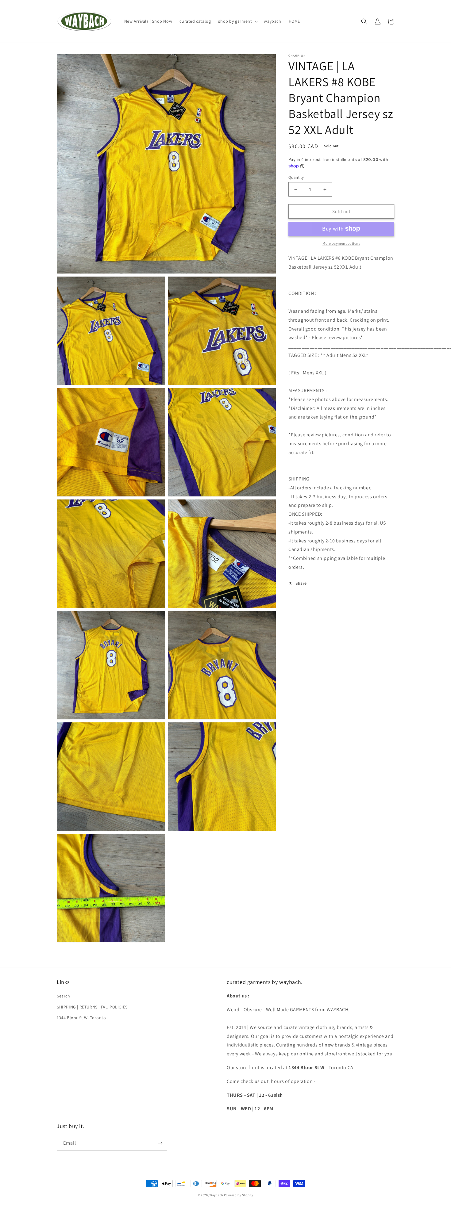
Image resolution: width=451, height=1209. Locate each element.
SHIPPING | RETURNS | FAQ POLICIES (92, 1007)
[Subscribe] (160, 1143)
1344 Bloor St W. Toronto (81, 1017)
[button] (237, 21)
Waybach (216, 1195)
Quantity (296, 177)
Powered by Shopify (238, 1195)
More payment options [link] (341, 243)
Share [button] (301, 583)
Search (63, 996)
